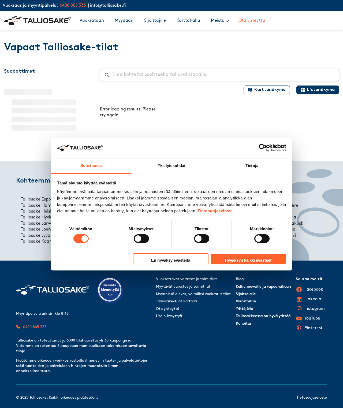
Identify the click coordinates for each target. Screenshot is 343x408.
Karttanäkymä (270, 90)
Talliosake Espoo (37, 199)
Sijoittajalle (246, 294)
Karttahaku (188, 20)
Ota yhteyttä (251, 20)
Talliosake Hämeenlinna (45, 205)
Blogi (240, 279)
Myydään (124, 20)
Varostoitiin (246, 301)
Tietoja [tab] (251, 165)
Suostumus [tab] (91, 165)
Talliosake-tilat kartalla (176, 301)
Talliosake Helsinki (39, 211)
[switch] (141, 238)
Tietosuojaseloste (215, 211)
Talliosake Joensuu (39, 229)
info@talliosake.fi (108, 5)
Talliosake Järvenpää (42, 223)
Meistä (218, 20)
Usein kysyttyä (169, 316)
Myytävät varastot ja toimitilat (183, 287)
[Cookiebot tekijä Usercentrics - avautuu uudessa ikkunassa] (262, 148)
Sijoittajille (155, 20)
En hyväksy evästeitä (170, 260)
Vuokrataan (92, 20)
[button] (227, 21)
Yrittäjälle (244, 309)
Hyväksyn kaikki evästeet (248, 260)
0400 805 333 (73, 5)
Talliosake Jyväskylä (41, 235)
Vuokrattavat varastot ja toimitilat (186, 279)
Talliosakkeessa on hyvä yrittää (263, 316)
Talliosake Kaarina (39, 241)
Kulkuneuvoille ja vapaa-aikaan (263, 287)
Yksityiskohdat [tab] (171, 165)
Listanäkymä (321, 90)
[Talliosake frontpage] (37, 20)
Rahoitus (243, 324)
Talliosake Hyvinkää (41, 217)
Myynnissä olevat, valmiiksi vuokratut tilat (193, 294)
